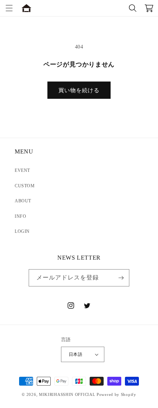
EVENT (22, 170)
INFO (20, 216)
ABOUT (23, 200)
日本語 (75, 354)
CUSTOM (25, 185)
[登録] (121, 277)
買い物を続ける (79, 90)
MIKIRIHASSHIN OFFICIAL (67, 394)
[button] (9, 8)
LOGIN (22, 231)
